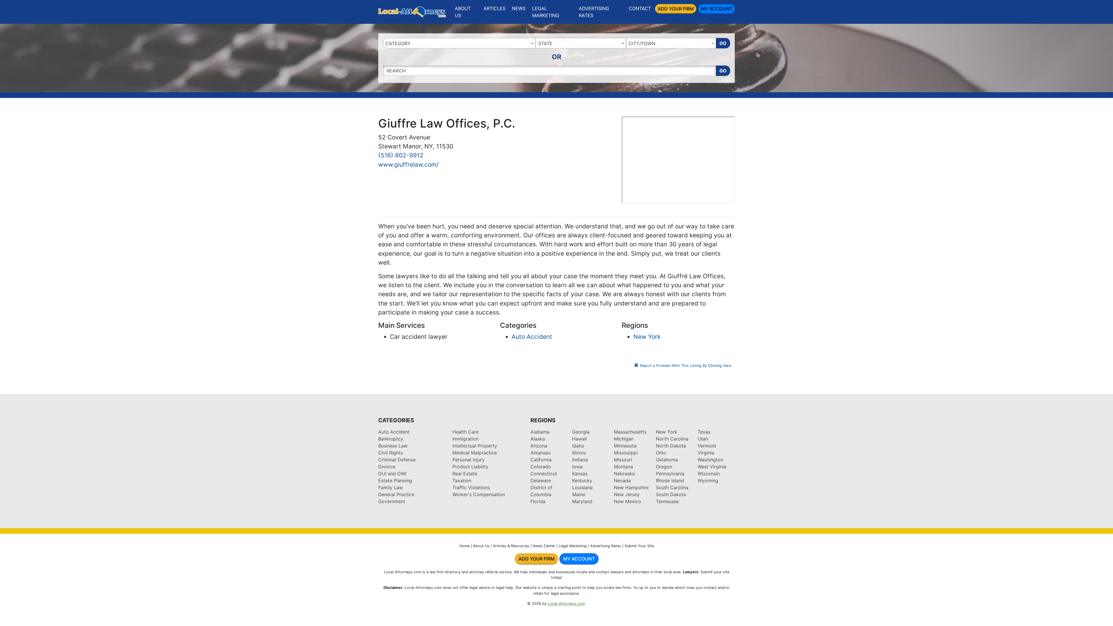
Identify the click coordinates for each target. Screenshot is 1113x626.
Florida (537, 501)
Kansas (580, 473)
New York (647, 336)
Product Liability (470, 467)
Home (464, 546)
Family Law (390, 487)
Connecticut (543, 473)
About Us (463, 12)
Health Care (465, 432)
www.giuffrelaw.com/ (408, 164)
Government (391, 501)
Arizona (538, 446)
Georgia (581, 432)
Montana (623, 467)
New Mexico (627, 501)
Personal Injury (468, 460)
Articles (494, 8)
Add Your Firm (676, 9)
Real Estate (464, 473)
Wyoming (708, 480)
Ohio (661, 453)
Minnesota (625, 446)
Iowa (577, 467)
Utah (703, 439)
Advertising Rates (594, 12)
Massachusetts (630, 432)
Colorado (540, 467)
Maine (578, 494)
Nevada (622, 480)
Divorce (386, 467)
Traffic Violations (471, 487)
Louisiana (582, 487)
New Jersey (627, 494)
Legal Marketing (545, 12)
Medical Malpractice (474, 453)
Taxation (461, 480)
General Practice (396, 494)
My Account (716, 9)
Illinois (579, 453)
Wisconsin (709, 473)
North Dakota (671, 446)
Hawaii (579, 439)
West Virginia (712, 467)
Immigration (465, 439)
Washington (710, 460)
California (541, 460)
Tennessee (667, 501)
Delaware (540, 480)
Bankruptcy (390, 439)
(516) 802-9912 (400, 155)
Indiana (580, 460)
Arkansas (540, 453)
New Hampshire (631, 487)
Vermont (707, 446)
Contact (640, 8)
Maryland (582, 501)
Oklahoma (667, 460)
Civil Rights (390, 453)
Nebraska (624, 473)
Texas (704, 432)
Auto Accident (532, 336)
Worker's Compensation (478, 494)
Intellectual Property (474, 446)
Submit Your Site (639, 546)
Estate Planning (395, 480)
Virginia (706, 453)
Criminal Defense (397, 460)
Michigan (624, 439)
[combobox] (459, 43)
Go (723, 43)
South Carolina (672, 487)
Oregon (664, 467)
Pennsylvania (670, 473)
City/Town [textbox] (642, 43)
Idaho (578, 446)
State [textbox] (545, 43)
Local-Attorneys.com (566, 603)
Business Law (393, 446)
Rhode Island (670, 480)
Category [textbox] (398, 43)
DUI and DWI (392, 473)
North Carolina (672, 439)
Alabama (540, 432)
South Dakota (671, 494)
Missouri (623, 460)
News (518, 8)
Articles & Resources (511, 546)
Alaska (537, 439)
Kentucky (582, 480)
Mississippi (626, 453)
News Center (544, 546)
